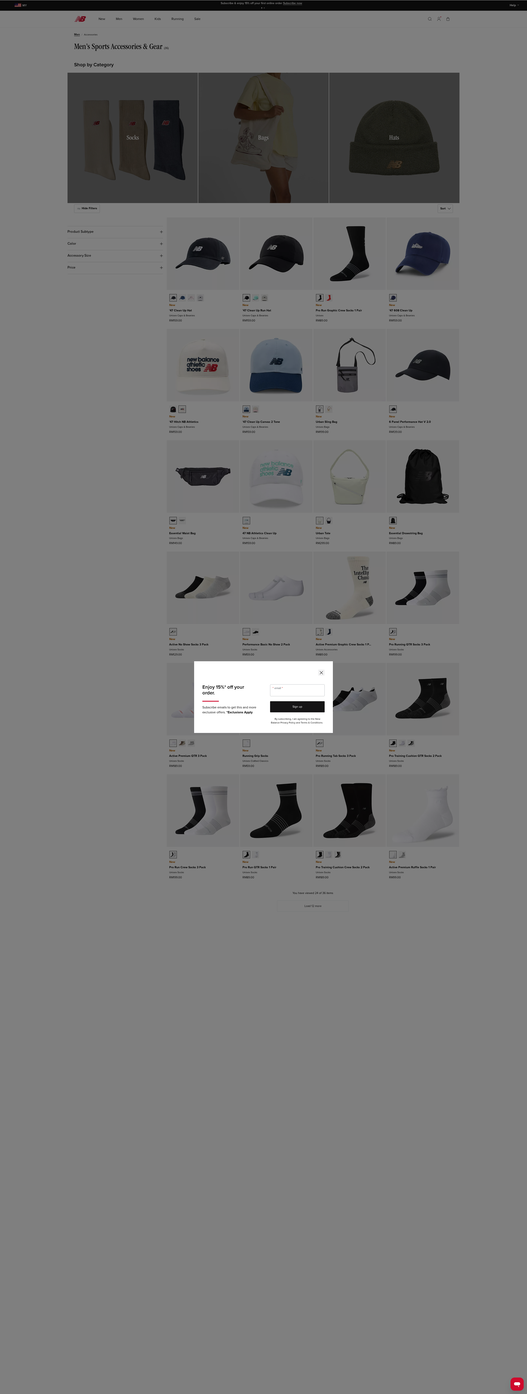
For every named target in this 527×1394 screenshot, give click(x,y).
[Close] (321, 673)
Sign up (297, 706)
